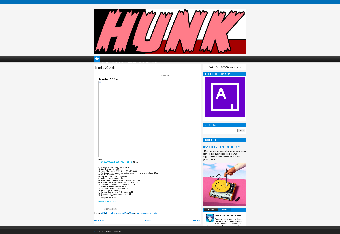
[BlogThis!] (108, 209)
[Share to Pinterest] (115, 209)
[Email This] (105, 209)
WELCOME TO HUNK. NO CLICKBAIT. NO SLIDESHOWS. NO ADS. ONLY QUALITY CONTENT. (130, 62)
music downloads (149, 213)
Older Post (196, 220)
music (138, 213)
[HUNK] (97, 58)
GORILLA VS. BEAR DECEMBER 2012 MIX (116, 162)
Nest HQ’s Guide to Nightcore (228, 215)
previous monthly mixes (107, 201)
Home (148, 220)
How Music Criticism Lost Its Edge (221, 146)
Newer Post (99, 220)
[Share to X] (110, 209)
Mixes (131, 213)
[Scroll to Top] (336, 230)
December (110, 213)
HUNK (96, 231)
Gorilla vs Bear (122, 213)
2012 (103, 213)
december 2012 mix (109, 79)
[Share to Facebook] (113, 209)
